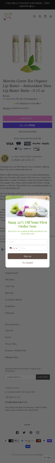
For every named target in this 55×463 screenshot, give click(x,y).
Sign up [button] (27, 256)
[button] (47, 198)
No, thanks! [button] (27, 263)
